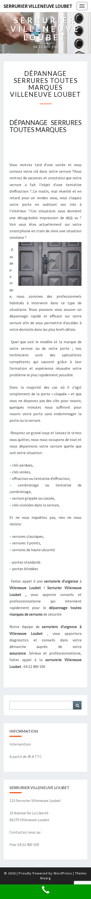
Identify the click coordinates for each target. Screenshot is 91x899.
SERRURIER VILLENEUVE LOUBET (38, 6)
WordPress (63, 873)
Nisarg (45, 878)
